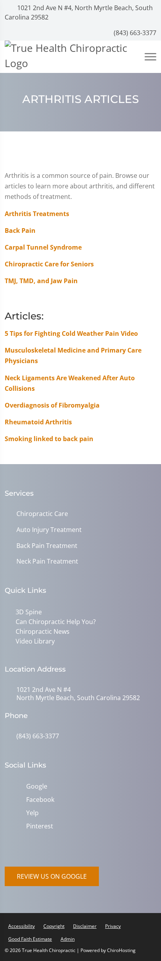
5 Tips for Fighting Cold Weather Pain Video (71, 333)
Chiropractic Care (42, 514)
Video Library (35, 641)
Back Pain (20, 230)
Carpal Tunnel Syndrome (43, 247)
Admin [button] (68, 939)
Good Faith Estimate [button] (30, 939)
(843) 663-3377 (134, 32)
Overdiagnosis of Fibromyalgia (52, 405)
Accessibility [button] (21, 926)
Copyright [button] (53, 926)
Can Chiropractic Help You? (56, 621)
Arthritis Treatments (37, 213)
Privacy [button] (113, 926)
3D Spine (29, 612)
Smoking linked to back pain (49, 438)
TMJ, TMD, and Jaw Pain (41, 281)
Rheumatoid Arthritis (38, 422)
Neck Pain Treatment (47, 561)
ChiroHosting (121, 950)
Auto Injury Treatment (49, 530)
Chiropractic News (43, 631)
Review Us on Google (52, 876)
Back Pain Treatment (46, 546)
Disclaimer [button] (85, 926)
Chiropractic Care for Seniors (49, 264)
